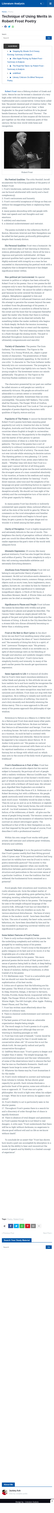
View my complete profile (18, 1494)
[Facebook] (5, 26)
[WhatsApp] (13, 26)
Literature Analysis (13, 3)
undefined (17, 73)
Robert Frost (11, 91)
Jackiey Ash (15, 1491)
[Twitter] (9, 26)
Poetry (10, 12)
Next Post (47, 1233)
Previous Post (8, 1233)
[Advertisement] (27, 1187)
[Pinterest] (27, 1226)
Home (4, 12)
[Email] (33, 1226)
